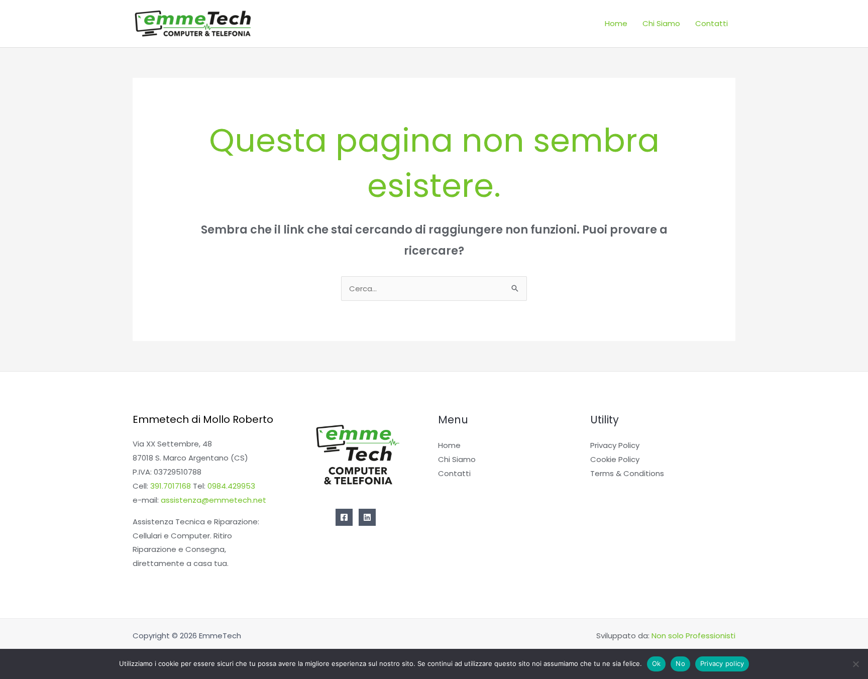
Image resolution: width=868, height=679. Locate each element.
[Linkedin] (367, 517)
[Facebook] (344, 517)
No (680, 663)
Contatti (711, 23)
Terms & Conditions (627, 473)
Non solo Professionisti (693, 635)
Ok (656, 663)
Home (616, 23)
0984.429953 (231, 486)
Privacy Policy (614, 445)
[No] (855, 664)
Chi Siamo (661, 23)
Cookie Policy (614, 459)
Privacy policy (722, 663)
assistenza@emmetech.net (213, 500)
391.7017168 (170, 486)
